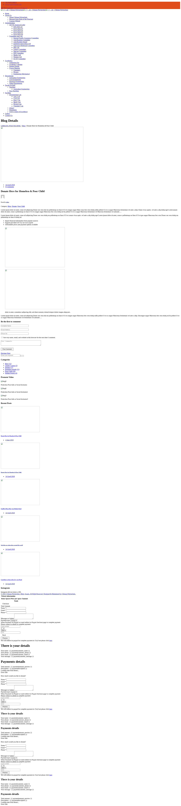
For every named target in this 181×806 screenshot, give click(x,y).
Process (5, 638)
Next (8, 353)
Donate (14, 206)
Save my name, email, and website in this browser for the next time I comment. (29, 337)
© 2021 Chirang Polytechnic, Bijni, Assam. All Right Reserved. (22, 594)
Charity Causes (11, 366)
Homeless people (12, 369)
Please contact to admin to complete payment (15, 624)
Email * (3, 610)
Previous (4, 353)
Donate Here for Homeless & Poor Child (11, 436)
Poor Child (21, 206)
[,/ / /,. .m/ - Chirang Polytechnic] (34, 10)
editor (7, 202)
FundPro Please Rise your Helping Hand (11, 508)
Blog (9, 206)
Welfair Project (11, 373)
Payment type (5, 620)
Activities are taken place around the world (12, 545)
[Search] (22, 356)
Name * (3, 608)
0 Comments (9, 187)
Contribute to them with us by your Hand (11, 579)
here (50, 640)
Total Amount (5, 606)
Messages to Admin (7, 618)
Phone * (3, 612)
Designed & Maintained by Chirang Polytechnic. (59, 594)
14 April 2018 (10, 185)
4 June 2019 (9, 440)
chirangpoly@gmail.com (13, 4)
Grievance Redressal (20, 8)
